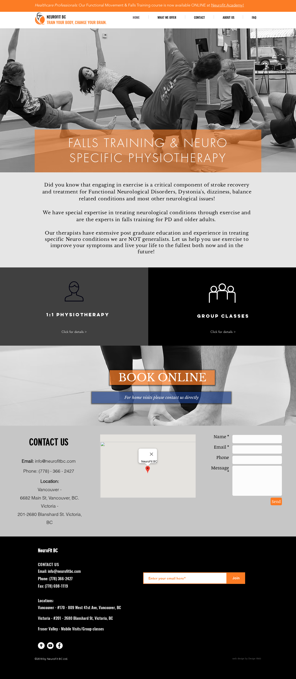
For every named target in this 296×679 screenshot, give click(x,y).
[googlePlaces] (41, 645)
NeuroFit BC (48, 550)
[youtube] (50, 645)
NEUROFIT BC (57, 17)
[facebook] (59, 645)
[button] (228, 17)
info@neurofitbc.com (55, 461)
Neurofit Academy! (227, 5)
